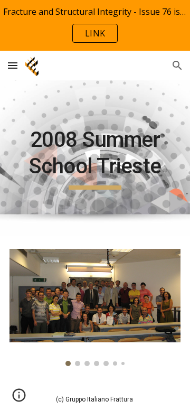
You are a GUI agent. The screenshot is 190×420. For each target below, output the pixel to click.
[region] (95, 25)
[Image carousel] (95, 307)
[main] (95, 158)
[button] (12, 65)
